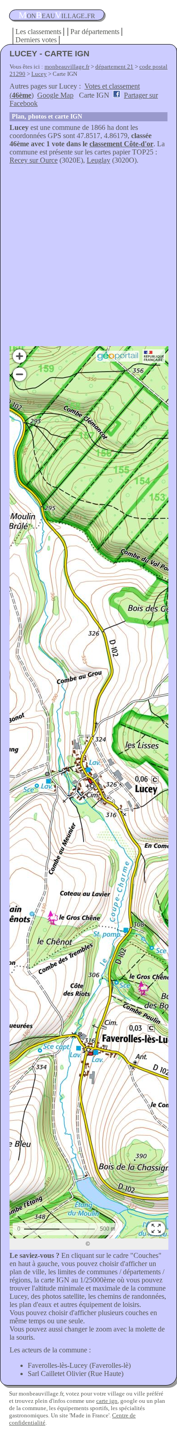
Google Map (55, 95)
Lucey (39, 73)
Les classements (38, 31)
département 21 (114, 66)
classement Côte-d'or (121, 144)
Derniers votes (36, 40)
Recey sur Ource (34, 160)
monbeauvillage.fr (66, 66)
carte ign (107, 1400)
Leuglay (98, 160)
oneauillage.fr (57, 15)
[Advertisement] (88, 257)
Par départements (94, 31)
